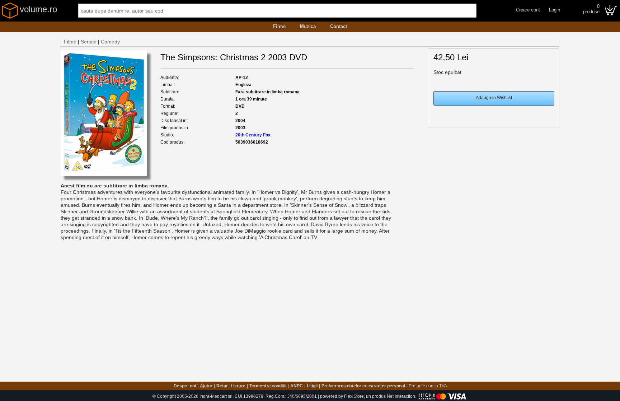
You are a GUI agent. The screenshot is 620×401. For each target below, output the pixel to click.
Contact (338, 26)
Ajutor (206, 385)
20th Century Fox (253, 134)
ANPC (296, 385)
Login (554, 10)
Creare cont (528, 10)
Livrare (238, 385)
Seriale (89, 42)
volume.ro (38, 9)
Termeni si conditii (267, 385)
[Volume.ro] (10, 17)
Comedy (110, 42)
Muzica (308, 26)
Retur (222, 385)
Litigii (312, 385)
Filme (279, 26)
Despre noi (185, 385)
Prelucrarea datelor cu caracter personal (363, 385)
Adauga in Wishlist (494, 97)
